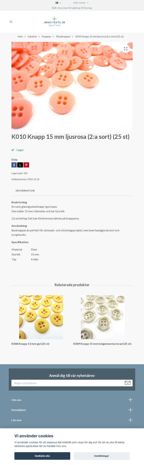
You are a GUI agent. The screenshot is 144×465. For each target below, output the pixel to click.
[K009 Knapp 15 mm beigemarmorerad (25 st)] (102, 317)
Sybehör (32, 36)
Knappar (46, 36)
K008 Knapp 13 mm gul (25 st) (30, 343)
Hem (20, 36)
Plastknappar (63, 36)
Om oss (16, 399)
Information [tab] (25, 190)
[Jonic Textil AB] (74, 22)
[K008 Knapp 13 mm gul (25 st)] (41, 317)
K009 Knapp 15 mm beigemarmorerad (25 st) (102, 343)
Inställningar (101, 455)
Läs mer (16, 420)
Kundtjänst (18, 409)
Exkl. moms (80, 2)
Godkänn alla (42, 455)
